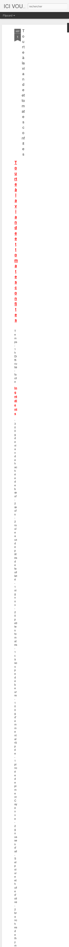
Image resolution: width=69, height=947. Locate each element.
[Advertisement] (37, 87)
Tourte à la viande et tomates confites (23, 92)
